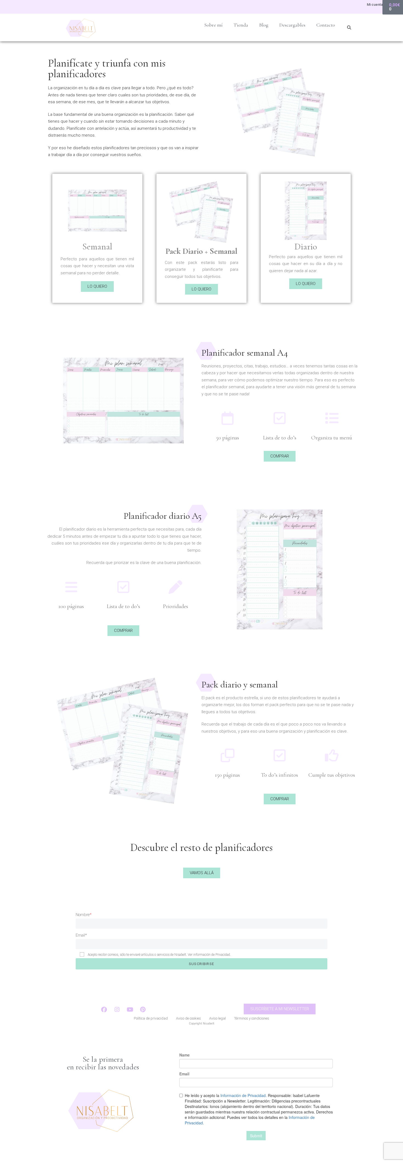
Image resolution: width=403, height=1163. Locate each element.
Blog (263, 25)
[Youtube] (130, 1009)
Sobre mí (213, 25)
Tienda (241, 25)
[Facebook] (104, 1009)
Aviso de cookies (188, 1018)
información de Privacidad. (212, 955)
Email (81, 935)
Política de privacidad (151, 1018)
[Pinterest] (143, 1009)
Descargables (292, 25)
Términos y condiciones (251, 1018)
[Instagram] (117, 1009)
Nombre (83, 914)
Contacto (325, 25)
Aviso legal (217, 1018)
